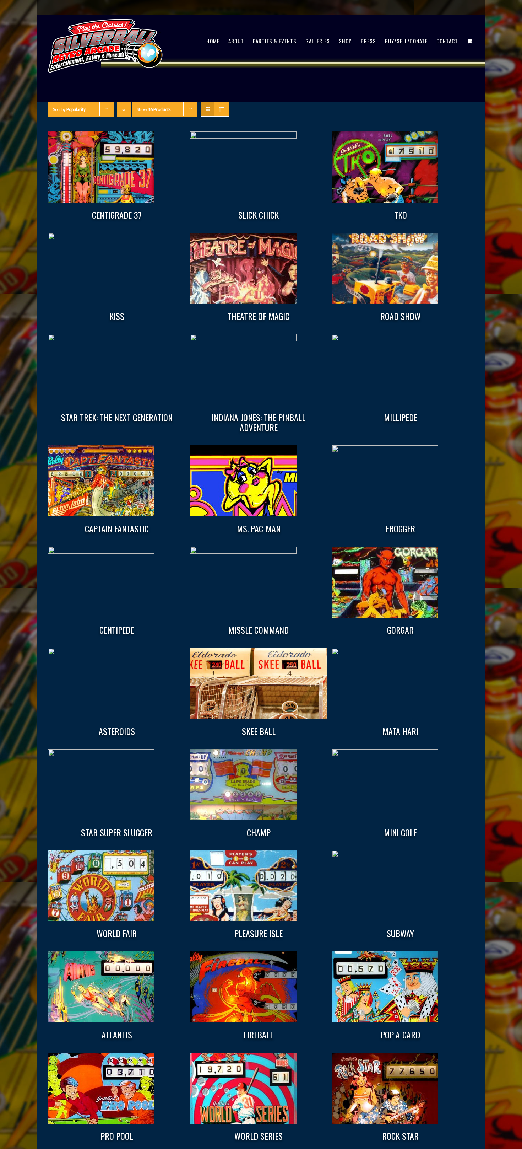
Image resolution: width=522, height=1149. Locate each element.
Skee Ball (259, 731)
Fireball (258, 1034)
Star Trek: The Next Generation (117, 417)
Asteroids (117, 731)
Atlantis (117, 1034)
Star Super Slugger (116, 832)
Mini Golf (400, 832)
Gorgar (400, 629)
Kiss (116, 316)
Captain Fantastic (117, 528)
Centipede (116, 629)
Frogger (400, 528)
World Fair (117, 933)
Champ (259, 832)
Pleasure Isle (258, 933)
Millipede (400, 417)
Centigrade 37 (117, 214)
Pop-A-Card (400, 1034)
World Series (258, 1135)
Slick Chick (258, 214)
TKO (400, 214)
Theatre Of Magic (258, 316)
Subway (400, 933)
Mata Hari (400, 731)
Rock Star (400, 1135)
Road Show (400, 316)
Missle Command (258, 629)
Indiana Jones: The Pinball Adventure (258, 422)
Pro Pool (116, 1135)
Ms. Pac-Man (259, 528)
